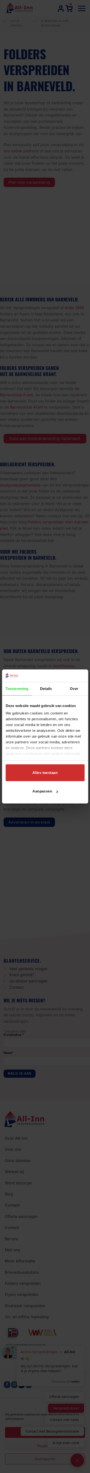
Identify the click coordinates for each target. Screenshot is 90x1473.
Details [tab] (46, 689)
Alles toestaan (45, 773)
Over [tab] (74, 689)
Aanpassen (42, 791)
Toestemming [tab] (17, 689)
